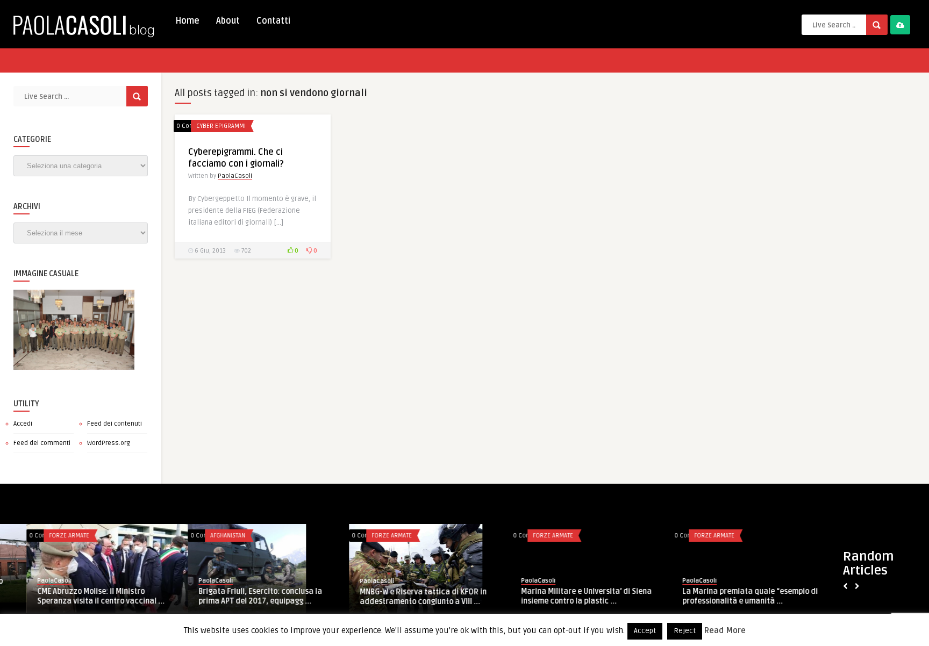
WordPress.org (108, 443)
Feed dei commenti (41, 443)
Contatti (273, 21)
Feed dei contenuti (114, 424)
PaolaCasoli (235, 176)
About (228, 21)
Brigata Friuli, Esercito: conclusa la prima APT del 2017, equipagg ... (72, 596)
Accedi (22, 424)
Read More (725, 630)
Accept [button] (645, 631)
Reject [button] (685, 631)
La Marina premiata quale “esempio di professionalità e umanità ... (562, 596)
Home (187, 21)
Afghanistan (40, 535)
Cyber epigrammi (221, 126)
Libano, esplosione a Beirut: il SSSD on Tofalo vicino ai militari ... (722, 595)
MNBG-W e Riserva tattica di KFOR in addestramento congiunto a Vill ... (235, 596)
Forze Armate (204, 535)
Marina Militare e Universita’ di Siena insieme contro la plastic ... (398, 596)
